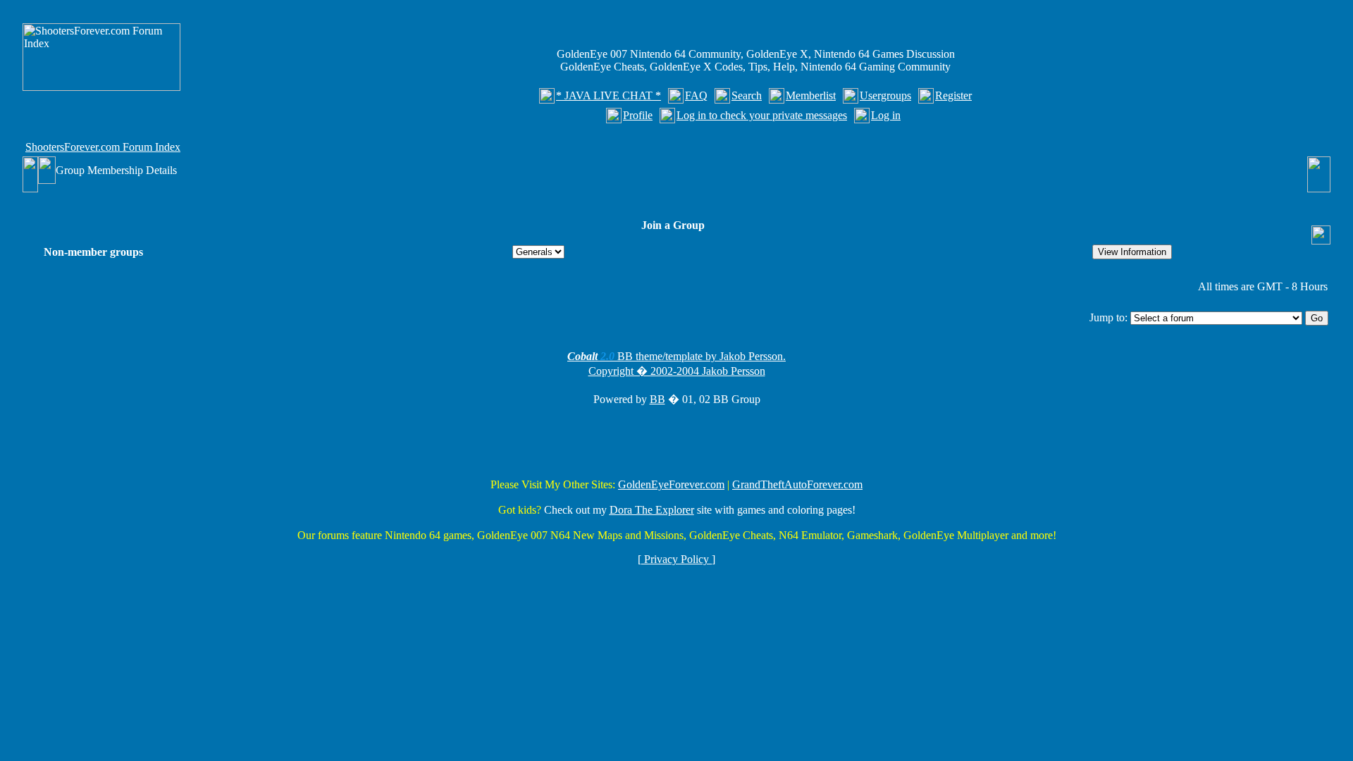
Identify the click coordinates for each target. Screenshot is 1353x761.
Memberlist (811, 95)
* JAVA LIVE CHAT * (608, 95)
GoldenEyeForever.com (671, 484)
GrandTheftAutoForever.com (797, 484)
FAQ (696, 95)
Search (746, 95)
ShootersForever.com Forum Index (102, 147)
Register (953, 95)
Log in (886, 115)
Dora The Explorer (652, 510)
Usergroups (885, 95)
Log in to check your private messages (761, 115)
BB (657, 399)
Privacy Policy (676, 559)
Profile (638, 115)
